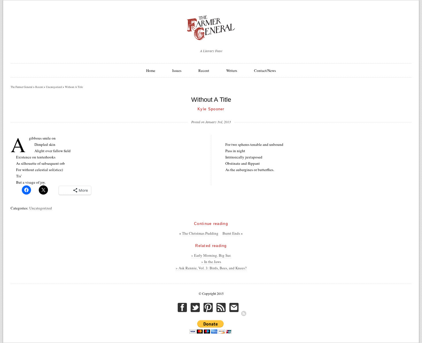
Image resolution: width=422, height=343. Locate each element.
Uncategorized (40, 208)
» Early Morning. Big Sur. (211, 255)
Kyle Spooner (211, 109)
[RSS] (243, 313)
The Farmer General (21, 87)
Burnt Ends (231, 233)
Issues (176, 70)
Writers (231, 70)
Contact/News (265, 70)
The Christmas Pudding (200, 233)
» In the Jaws (211, 261)
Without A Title (74, 87)
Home (150, 70)
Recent (203, 70)
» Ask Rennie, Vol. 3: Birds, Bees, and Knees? (211, 268)
